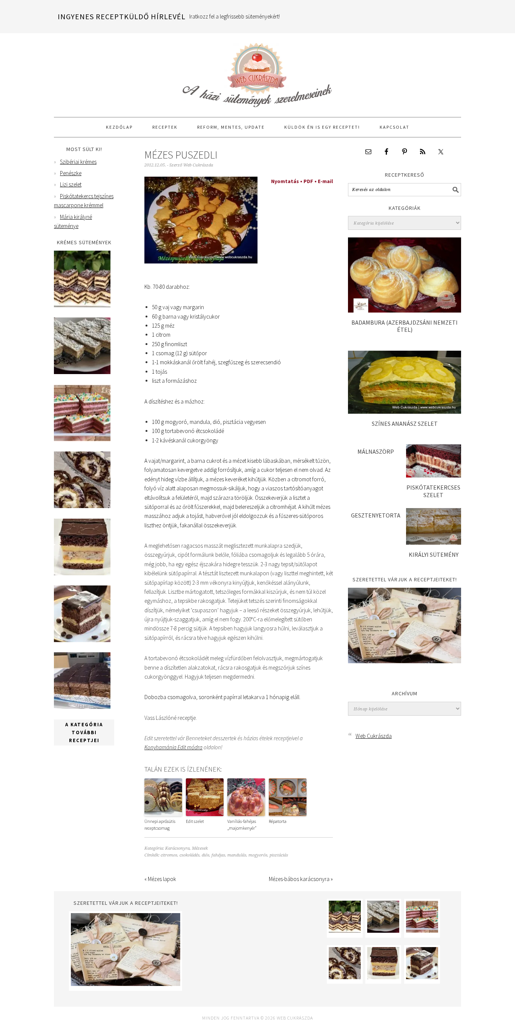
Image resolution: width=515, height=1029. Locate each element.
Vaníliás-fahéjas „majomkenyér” (241, 824)
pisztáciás (279, 855)
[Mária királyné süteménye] (82, 573)
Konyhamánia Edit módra (173, 747)
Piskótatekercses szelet (433, 491)
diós (205, 855)
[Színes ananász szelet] (404, 411)
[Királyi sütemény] (433, 542)
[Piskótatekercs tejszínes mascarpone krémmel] (82, 506)
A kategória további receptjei (84, 732)
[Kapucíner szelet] (82, 640)
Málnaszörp (375, 451)
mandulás (236, 855)
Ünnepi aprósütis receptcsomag (159, 824)
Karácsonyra (177, 848)
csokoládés (189, 855)
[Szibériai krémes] (82, 305)
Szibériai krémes (78, 161)
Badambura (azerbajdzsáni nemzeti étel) (404, 326)
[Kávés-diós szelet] (82, 706)
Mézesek (200, 848)
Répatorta (278, 821)
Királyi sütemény (433, 554)
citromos (169, 855)
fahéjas (218, 855)
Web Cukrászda (257, 72)
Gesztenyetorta (375, 515)
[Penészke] (82, 372)
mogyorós (257, 855)
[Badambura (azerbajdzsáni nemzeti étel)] (404, 310)
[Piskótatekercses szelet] (433, 475)
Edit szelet (195, 821)
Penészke (70, 173)
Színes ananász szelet (405, 423)
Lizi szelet (70, 184)
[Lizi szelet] (82, 439)
